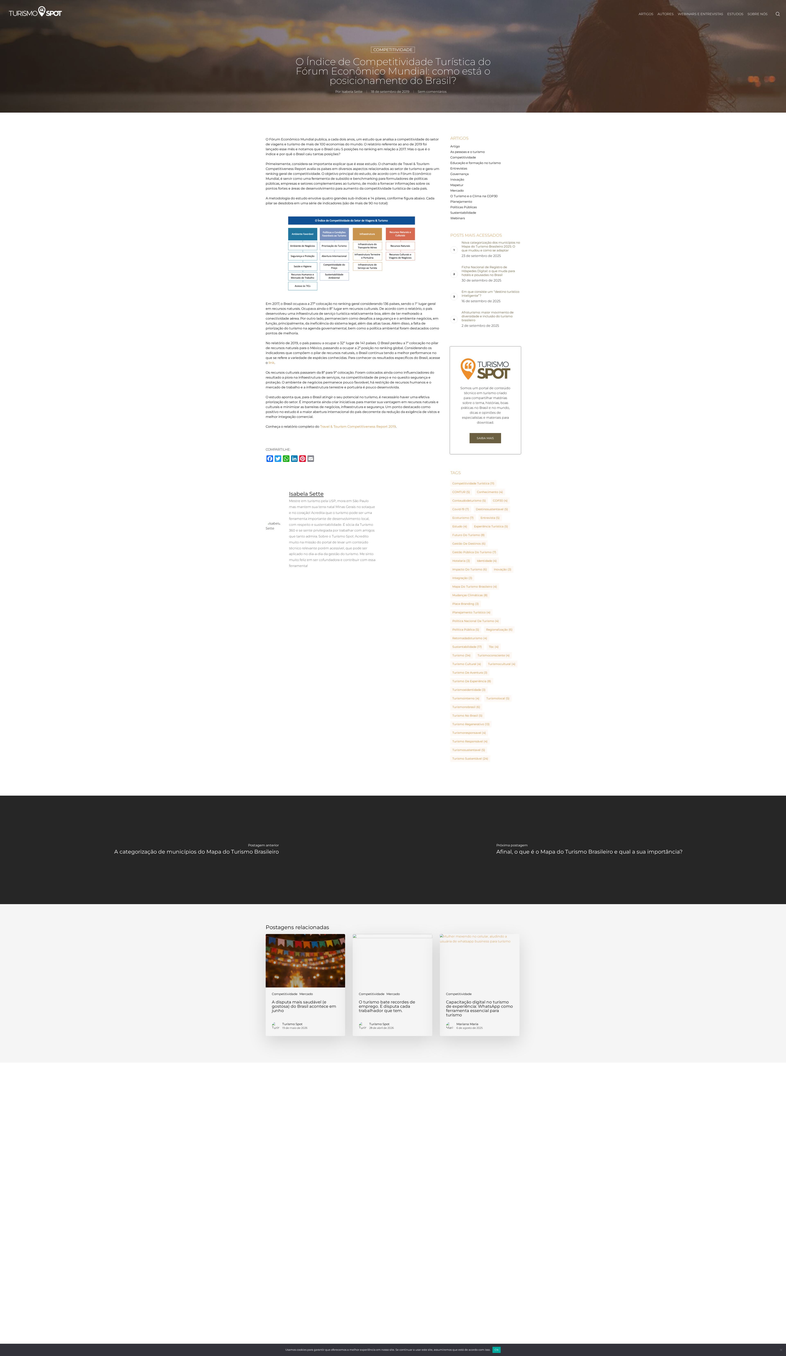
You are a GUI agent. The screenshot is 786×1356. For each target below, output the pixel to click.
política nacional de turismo (475, 621)
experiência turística (491, 526)
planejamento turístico (471, 612)
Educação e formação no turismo (475, 163)
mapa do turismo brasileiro (474, 586)
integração (462, 578)
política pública (465, 629)
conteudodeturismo (469, 500)
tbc (494, 647)
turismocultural (501, 664)
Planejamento (461, 202)
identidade (487, 561)
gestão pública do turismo (474, 552)
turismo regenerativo (471, 724)
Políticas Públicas (463, 207)
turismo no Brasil (467, 715)
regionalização (499, 629)
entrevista (490, 518)
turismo (461, 655)
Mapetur (456, 185)
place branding (465, 604)
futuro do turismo (468, 535)
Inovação (457, 179)
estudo (459, 526)
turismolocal (497, 698)
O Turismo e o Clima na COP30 (474, 196)
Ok (497, 1349)
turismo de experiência (471, 681)
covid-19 (460, 509)
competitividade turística (473, 483)
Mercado (457, 190)
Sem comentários (432, 92)
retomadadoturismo (469, 638)
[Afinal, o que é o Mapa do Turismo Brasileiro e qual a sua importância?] (589, 850)
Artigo (455, 146)
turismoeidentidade (469, 690)
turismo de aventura (469, 672)
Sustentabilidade (463, 213)
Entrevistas (458, 168)
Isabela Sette (352, 92)
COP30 (500, 500)
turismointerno (465, 698)
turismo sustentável (470, 758)
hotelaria (461, 561)
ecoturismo (463, 518)
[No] (781, 1350)
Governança (459, 174)
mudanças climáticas (470, 595)
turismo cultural (466, 664)
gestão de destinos (469, 543)
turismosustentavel (468, 750)
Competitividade (392, 49)
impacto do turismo (469, 569)
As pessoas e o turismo (467, 152)
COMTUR (461, 492)
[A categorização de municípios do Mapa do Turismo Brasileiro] (196, 850)
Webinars (457, 218)
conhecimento (490, 492)
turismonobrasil (466, 707)
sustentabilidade (467, 647)
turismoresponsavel (469, 733)
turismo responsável (470, 741)
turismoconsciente (494, 655)
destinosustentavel (492, 509)
